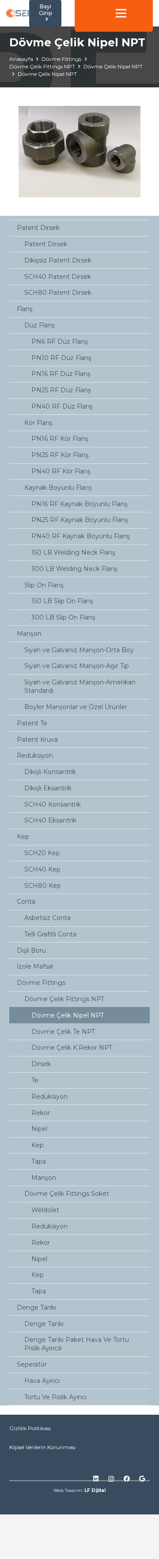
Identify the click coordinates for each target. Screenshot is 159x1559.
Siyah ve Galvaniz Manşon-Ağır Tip (76, 666)
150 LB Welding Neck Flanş (73, 552)
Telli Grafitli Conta (50, 934)
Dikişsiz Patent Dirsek (57, 260)
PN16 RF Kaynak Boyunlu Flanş (79, 504)
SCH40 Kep (42, 869)
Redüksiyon (35, 755)
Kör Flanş (38, 423)
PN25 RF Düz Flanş (61, 390)
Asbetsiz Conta (47, 918)
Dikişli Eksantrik (48, 788)
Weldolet (45, 1210)
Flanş (25, 309)
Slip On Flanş (44, 585)
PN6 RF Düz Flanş (59, 342)
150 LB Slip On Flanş (62, 601)
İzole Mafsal (35, 966)
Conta (26, 901)
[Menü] (121, 13)
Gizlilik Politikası (30, 1428)
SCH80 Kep (42, 886)
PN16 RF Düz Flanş (61, 374)
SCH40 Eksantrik (50, 820)
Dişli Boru (31, 950)
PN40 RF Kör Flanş (61, 471)
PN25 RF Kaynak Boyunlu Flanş (79, 520)
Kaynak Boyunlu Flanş (58, 488)
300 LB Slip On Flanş (63, 617)
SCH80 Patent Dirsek (57, 293)
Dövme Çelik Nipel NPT (67, 1015)
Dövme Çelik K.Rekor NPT (71, 1048)
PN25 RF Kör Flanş (60, 455)
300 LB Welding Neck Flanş (74, 569)
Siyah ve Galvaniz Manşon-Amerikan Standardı (80, 686)
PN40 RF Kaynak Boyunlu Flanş (80, 536)
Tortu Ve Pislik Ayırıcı (55, 1397)
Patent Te (32, 723)
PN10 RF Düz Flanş (61, 358)
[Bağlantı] (22, 13)
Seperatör (32, 1364)
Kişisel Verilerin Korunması (42, 1447)
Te (34, 1080)
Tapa (38, 1161)
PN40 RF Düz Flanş (62, 406)
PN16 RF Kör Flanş (59, 439)
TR (106, 22)
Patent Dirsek (38, 228)
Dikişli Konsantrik (50, 772)
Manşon (29, 634)
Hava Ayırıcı (42, 1381)
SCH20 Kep (42, 853)
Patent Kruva (37, 740)
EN (106, 4)
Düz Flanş (39, 325)
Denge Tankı (36, 1307)
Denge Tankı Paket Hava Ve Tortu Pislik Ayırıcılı (76, 1344)
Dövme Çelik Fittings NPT (64, 999)
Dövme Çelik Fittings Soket (66, 1194)
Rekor (40, 1113)
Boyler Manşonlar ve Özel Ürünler (75, 707)
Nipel (39, 1129)
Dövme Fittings (41, 983)
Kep (23, 837)
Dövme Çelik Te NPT (63, 1032)
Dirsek (41, 1064)
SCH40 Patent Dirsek (57, 277)
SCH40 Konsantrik (52, 804)
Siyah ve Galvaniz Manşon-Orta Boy (79, 650)
